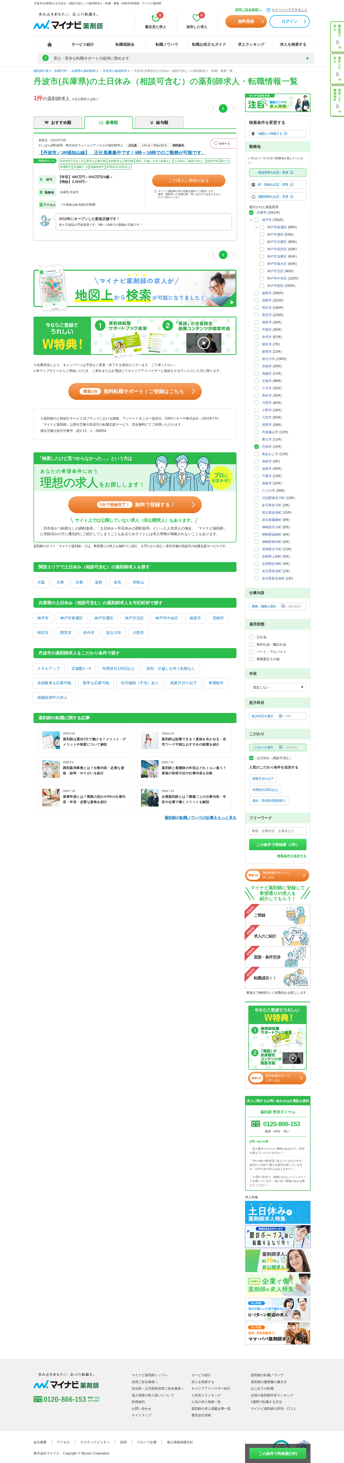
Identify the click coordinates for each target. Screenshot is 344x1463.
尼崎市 (218, 618)
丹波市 (267, 447)
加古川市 (113, 632)
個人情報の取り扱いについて (153, 1395)
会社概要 (40, 1442)
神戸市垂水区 (277, 264)
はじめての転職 (262, 1388)
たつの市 (268, 490)
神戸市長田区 (277, 249)
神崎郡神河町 (272, 542)
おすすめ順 (61, 122)
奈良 (117, 582)
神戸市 (43, 618)
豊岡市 (267, 351)
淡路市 (267, 469)
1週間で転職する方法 (266, 1402)
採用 (123, 1442)
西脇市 (267, 373)
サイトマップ (141, 1415)
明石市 (43, 632)
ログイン (290, 21)
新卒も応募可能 (96, 683)
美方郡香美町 (272, 571)
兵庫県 (261, 212)
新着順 (112, 122)
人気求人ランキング (206, 1395)
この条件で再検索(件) (278, 1453)
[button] (223, 144)
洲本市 (267, 322)
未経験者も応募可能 (54, 683)
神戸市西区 (275, 286)
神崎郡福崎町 (272, 534)
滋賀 (98, 582)
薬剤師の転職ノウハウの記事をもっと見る (200, 817)
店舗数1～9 (81, 668)
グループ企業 (147, 1442)
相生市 (267, 344)
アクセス (63, 1442)
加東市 (267, 483)
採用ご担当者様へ (248, 10)
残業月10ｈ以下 (183, 683)
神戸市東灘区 (71, 618)
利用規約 (138, 1402)
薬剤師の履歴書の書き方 (269, 1382)
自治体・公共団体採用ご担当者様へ (158, 1388)
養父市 (267, 439)
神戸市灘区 (103, 618)
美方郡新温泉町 (273, 578)
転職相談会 (125, 44)
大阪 (41, 582)
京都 (79, 582)
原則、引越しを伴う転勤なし (170, 668)
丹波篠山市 (270, 432)
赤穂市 (267, 366)
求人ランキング (251, 44)
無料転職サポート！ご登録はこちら (133, 391)
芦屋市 (267, 330)
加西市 (267, 425)
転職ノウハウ (167, 44)
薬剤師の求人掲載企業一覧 (211, 1409)
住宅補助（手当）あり (140, 683)
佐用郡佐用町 (272, 564)
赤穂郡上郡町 (272, 556)
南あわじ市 (270, 454)
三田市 (267, 417)
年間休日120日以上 (118, 668)
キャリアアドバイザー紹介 (211, 1388)
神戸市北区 (134, 618)
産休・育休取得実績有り (269, 801)
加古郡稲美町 (272, 512)
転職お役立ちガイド (209, 44)
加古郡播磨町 (272, 520)
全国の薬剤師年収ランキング (272, 1395)
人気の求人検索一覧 (206, 1402)
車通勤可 (216, 683)
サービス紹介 (83, 44)
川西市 (138, 632)
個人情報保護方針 (180, 1442)
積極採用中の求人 (52, 697)
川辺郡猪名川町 (273, 498)
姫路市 (195, 618)
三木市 (267, 388)
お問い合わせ (141, 1409)
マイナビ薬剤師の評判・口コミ (274, 1409)
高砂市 (267, 395)
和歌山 (138, 582)
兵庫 (60, 582)
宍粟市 (267, 476)
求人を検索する (293, 44)
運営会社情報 (201, 1415)
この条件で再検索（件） (278, 844)
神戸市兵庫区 (277, 242)
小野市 (267, 410)
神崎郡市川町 (272, 527)
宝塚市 (267, 381)
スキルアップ (48, 668)
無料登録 (246, 21)
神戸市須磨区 (277, 256)
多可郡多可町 (272, 505)
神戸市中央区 (166, 618)
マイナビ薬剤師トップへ (150, 1375)
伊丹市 (88, 632)
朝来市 (267, 461)
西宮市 (66, 632)
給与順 (162, 122)
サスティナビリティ (95, 1442)
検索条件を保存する (291, 856)
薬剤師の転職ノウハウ (267, 1375)
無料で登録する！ (137, 504)
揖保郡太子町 (272, 549)
